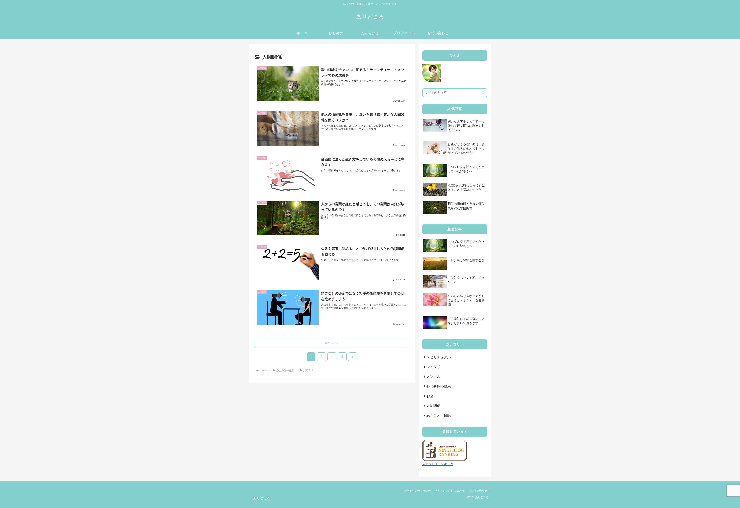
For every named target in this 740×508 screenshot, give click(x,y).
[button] (483, 92)
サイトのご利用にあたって (451, 490)
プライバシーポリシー (417, 490)
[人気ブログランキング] (444, 450)
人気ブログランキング (437, 464)
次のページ (332, 343)
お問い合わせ (479, 490)
